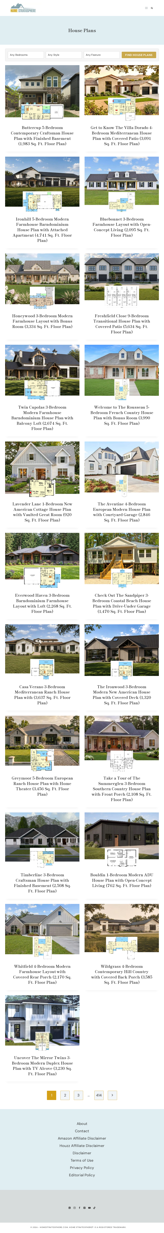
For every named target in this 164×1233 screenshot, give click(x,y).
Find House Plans (139, 55)
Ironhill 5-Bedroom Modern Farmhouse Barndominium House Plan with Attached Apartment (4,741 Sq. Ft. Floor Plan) (42, 229)
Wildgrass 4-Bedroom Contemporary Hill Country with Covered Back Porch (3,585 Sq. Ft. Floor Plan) (121, 974)
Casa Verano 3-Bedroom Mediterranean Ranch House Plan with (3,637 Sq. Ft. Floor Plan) (42, 694)
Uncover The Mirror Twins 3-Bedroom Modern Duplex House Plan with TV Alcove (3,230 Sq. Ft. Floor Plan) (42, 1065)
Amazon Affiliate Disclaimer (82, 1138)
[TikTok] (94, 1208)
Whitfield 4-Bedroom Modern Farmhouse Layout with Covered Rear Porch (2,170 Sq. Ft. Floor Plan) (42, 974)
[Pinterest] (84, 1208)
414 (99, 1095)
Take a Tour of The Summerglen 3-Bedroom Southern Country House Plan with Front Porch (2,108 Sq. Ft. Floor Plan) (122, 788)
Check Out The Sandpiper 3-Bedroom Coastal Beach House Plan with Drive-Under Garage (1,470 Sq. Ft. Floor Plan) (121, 603)
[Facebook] (79, 1208)
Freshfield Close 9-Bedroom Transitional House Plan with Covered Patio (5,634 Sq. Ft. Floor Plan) (121, 324)
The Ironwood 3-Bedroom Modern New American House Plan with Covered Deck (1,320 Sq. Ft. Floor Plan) (122, 694)
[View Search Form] (152, 8)
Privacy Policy (82, 1167)
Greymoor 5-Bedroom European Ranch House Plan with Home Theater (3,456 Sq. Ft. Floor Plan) (42, 786)
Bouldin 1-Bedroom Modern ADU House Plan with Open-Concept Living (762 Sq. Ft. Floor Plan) (121, 880)
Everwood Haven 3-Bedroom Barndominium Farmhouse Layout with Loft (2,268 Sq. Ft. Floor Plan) (42, 603)
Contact (82, 1131)
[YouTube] (89, 1208)
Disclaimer (82, 1153)
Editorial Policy (82, 1175)
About (82, 1123)
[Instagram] (74, 1208)
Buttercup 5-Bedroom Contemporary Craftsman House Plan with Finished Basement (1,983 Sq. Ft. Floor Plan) (42, 135)
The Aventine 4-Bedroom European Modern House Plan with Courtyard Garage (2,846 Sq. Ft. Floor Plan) (122, 512)
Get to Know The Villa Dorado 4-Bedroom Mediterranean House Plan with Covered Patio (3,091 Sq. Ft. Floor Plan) (122, 135)
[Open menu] (146, 7)
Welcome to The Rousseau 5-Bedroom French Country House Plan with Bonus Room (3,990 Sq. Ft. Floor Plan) (121, 415)
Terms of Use (82, 1160)
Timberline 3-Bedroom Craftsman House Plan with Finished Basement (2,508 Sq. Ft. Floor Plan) (42, 883)
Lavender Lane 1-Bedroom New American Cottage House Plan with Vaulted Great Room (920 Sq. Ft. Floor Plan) (42, 512)
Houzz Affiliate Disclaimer (82, 1145)
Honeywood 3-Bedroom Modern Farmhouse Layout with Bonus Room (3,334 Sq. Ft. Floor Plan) (42, 321)
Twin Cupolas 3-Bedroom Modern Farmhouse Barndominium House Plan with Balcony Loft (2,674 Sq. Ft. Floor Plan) (42, 417)
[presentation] (42, 93)
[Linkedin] (69, 1208)
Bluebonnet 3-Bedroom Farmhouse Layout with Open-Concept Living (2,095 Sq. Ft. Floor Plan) (121, 227)
